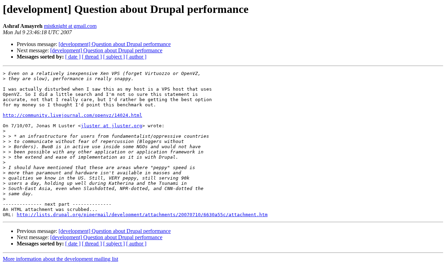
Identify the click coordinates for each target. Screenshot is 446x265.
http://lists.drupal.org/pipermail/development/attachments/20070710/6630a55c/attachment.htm (142, 214)
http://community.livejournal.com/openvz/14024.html (72, 115)
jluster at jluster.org (111, 125)
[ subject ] (114, 57)
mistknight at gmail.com (70, 26)
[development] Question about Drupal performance (115, 44)
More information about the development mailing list (60, 259)
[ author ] (136, 57)
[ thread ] (92, 57)
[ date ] (72, 57)
